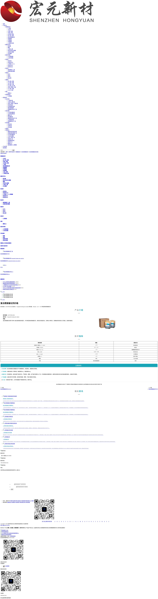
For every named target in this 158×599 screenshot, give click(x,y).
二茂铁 (9, 28)
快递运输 (23, 500)
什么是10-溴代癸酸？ (7, 286)
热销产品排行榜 (3, 245)
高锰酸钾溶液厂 (11, 140)
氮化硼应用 (10, 116)
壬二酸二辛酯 (11, 88)
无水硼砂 (10, 53)
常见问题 (7, 110)
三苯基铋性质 (11, 119)
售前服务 (18, 502)
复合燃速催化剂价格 (33, 151)
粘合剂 (6, 68)
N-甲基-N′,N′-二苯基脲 (8, 194)
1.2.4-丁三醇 (10, 90)
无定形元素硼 (11, 51)
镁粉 (4, 237)
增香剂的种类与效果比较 (8, 289)
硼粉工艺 (10, 115)
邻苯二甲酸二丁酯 (12, 87)
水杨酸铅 (10, 41)
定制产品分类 (12, 151)
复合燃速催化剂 (11, 37)
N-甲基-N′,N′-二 (11, 63)
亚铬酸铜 (10, 38)
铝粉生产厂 (10, 141)
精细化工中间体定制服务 (5, 243)
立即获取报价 (13, 536)
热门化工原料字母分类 (47, 521)
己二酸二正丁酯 (11, 85)
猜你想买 (2, 248)
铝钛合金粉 (5, 240)
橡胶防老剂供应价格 (12, 131)
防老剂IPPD (10, 62)
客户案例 (7, 122)
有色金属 (2, 233)
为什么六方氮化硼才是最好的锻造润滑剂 (12, 287)
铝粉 (4, 235)
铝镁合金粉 (5, 238)
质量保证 (9, 502)
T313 (9, 73)
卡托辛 (9, 29)
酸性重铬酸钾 (11, 107)
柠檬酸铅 (10, 40)
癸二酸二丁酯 (11, 84)
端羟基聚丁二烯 (11, 69)
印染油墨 (10, 127)
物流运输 (28, 500)
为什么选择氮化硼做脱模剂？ (9, 281)
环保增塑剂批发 (11, 106)
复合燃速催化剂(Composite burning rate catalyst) (10, 260)
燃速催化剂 (7, 26)
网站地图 (28, 502)
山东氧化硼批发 (11, 113)
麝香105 (9, 93)
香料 (6, 91)
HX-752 (9, 77)
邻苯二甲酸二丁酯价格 (13, 103)
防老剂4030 (10, 66)
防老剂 (6, 59)
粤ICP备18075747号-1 (5, 525)
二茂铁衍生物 (11, 43)
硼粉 (9, 47)
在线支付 (19, 500)
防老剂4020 (10, 65)
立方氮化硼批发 (11, 134)
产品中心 (5, 25)
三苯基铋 (10, 96)
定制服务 (13, 502)
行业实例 (5, 146)
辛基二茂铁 (10, 32)
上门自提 (32, 500)
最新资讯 (2, 279)
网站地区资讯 (23, 502)
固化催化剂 (7, 94)
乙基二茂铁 (10, 31)
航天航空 (10, 124)
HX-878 (9, 78)
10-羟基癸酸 (10, 56)
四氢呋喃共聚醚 (11, 71)
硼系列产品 (7, 44)
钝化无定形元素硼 (12, 50)
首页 (4, 23)
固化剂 (1, 216)
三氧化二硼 (10, 49)
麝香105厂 (10, 143)
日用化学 (10, 125)
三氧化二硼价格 (11, 101)
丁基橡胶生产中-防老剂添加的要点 (10, 284)
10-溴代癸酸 (10, 57)
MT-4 (9, 74)
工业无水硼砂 (11, 136)
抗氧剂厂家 (10, 138)
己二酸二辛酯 (11, 82)
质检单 (6, 128)
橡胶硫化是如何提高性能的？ (9, 283)
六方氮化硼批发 (11, 112)
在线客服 (7, 566)
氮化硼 (9, 46)
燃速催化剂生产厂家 (12, 109)
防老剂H (10, 60)
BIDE (9, 76)
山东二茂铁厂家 (11, 137)
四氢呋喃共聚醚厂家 (12, 133)
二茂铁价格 (10, 100)
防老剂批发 (10, 104)
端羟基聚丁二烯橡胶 (12, 144)
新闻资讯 (5, 97)
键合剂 (6, 72)
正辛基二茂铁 (11, 34)
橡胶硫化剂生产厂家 (12, 118)
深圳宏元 (7, 130)
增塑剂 (6, 79)
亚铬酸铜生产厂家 (12, 121)
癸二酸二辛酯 (11, 81)
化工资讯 (7, 98)
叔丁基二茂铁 (11, 35)
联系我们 (5, 147)
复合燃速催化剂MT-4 (5, 274)
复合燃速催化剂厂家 (4, 253)
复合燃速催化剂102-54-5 (5, 389)
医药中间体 (7, 54)
